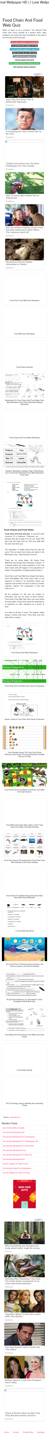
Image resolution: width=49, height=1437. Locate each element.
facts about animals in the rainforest (24, 42)
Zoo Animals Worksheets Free (14, 1150)
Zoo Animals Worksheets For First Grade (18, 1146)
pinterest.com (15, 1117)
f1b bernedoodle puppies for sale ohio (24, 49)
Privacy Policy (28, 1432)
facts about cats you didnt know (24, 53)
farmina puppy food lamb (24, 60)
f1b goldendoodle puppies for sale (24, 46)
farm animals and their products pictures (25, 63)
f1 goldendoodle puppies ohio (24, 56)
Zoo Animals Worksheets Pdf (14, 1159)
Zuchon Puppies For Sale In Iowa (15, 1164)
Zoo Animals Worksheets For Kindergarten (19, 1137)
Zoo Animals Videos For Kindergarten (17, 1168)
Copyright (40, 1432)
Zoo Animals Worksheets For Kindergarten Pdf (20, 1141)
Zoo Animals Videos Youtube (13, 1128)
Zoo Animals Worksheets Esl (13, 1132)
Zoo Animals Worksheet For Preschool (17, 1155)
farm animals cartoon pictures (24, 67)
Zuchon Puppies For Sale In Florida (16, 1172)
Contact (16, 1432)
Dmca (7, 1432)
